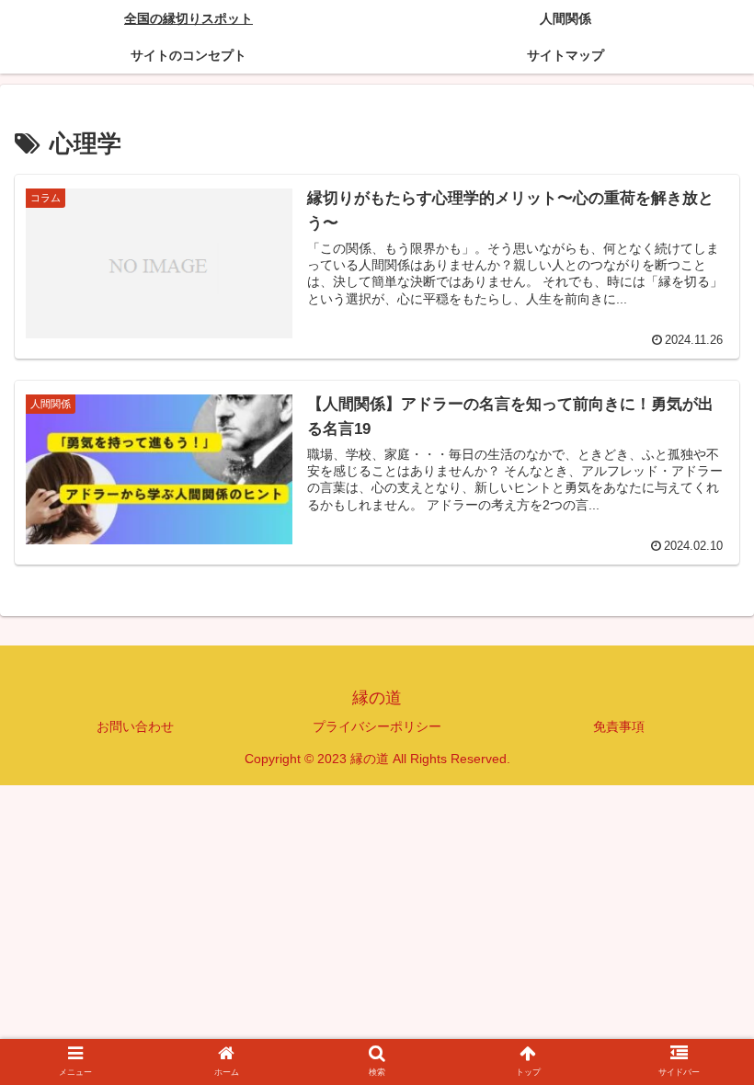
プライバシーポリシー (377, 726)
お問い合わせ (135, 726)
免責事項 (619, 726)
